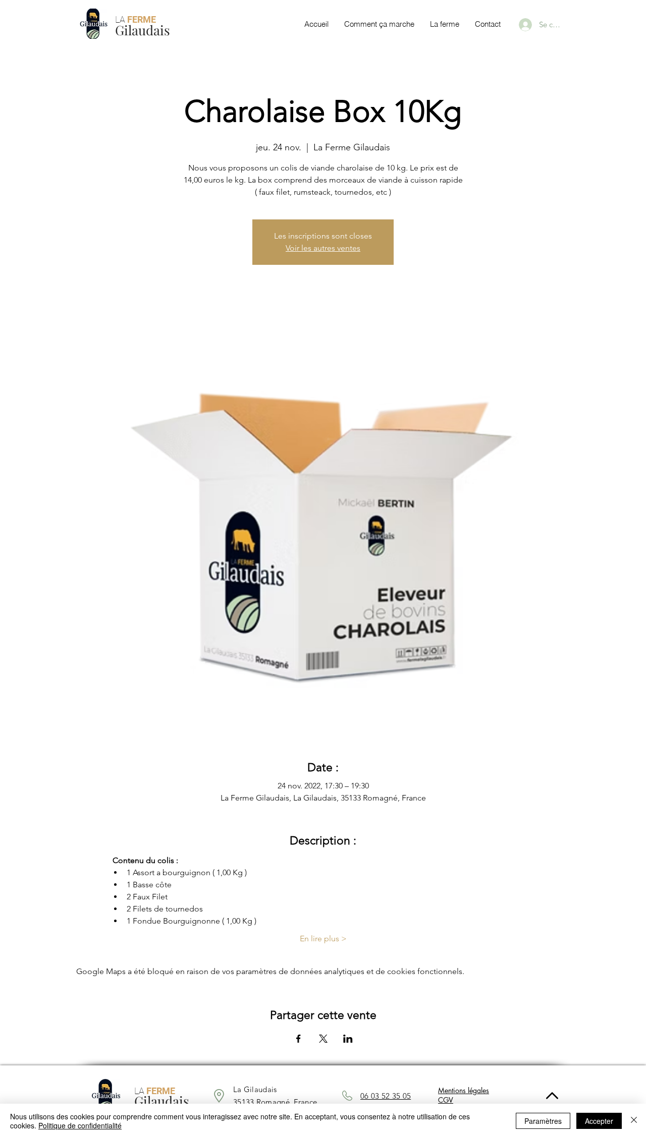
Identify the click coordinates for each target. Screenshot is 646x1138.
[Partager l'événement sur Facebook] (298, 1039)
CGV (445, 1100)
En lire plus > (323, 938)
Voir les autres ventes (323, 248)
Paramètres (543, 1121)
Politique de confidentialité (80, 1125)
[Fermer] (634, 1121)
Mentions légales (463, 1090)
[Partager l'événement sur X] (323, 1039)
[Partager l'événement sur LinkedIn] (348, 1039)
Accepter (599, 1121)
